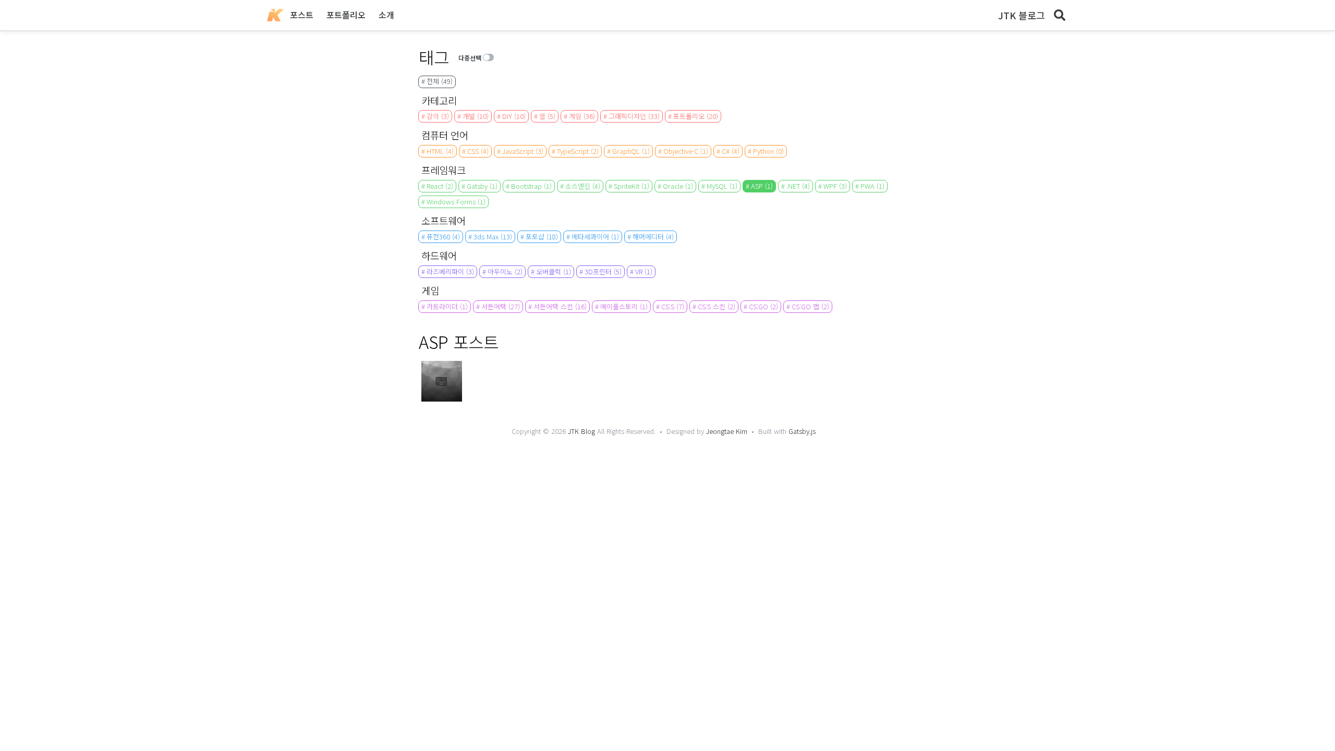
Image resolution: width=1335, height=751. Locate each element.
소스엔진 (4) (582, 186)
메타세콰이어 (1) (595, 236)
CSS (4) (478, 151)
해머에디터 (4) (653, 236)
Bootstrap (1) (531, 186)
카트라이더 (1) (447, 306)
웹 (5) (547, 116)
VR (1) (643, 271)
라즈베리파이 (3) (450, 271)
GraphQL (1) (631, 151)
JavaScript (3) (522, 151)
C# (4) (730, 151)
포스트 (301, 14)
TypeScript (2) (578, 151)
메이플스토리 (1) (624, 306)
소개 (386, 14)
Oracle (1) (678, 186)
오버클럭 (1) (553, 271)
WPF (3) (835, 186)
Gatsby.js (802, 431)
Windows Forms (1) (456, 202)
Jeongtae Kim (726, 431)
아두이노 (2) (505, 271)
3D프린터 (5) (603, 271)
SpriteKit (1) (631, 186)
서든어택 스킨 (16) (560, 306)
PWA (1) (872, 186)
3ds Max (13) (493, 236)
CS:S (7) (672, 306)
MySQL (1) (722, 186)
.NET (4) (798, 186)
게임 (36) (582, 116)
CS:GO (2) (763, 306)
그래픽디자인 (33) (634, 116)
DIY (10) (514, 116)
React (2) (440, 186)
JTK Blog (581, 431)
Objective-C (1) (685, 151)
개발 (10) (476, 116)
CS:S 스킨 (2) (716, 306)
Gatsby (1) (482, 186)
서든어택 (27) (500, 306)
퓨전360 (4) (443, 236)
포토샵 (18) (542, 236)
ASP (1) (762, 186)
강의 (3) (438, 116)
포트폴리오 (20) (695, 116)
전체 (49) (440, 81)
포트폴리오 (346, 14)
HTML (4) (440, 151)
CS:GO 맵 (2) (810, 306)
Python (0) (768, 151)
